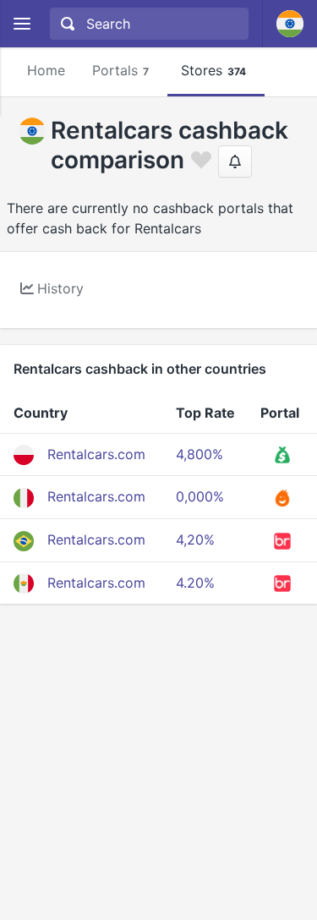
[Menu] (21, 24)
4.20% (195, 582)
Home (46, 70)
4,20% (195, 539)
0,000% (200, 496)
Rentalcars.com (96, 454)
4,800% (199, 454)
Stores (213, 70)
